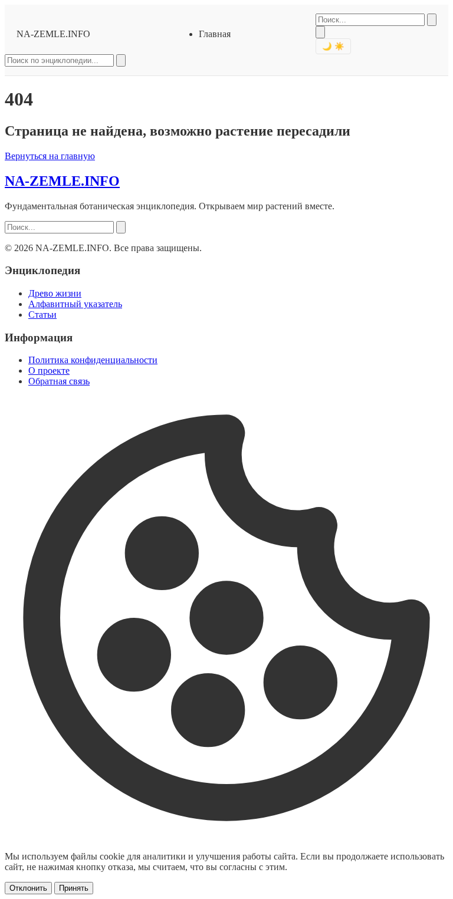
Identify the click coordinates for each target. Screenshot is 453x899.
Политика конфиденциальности (92, 360)
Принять (73, 888)
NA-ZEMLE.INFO (53, 34)
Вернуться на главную (50, 156)
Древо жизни (54, 293)
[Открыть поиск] (320, 32)
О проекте (49, 370)
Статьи (42, 314)
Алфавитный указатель (75, 304)
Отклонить (28, 888)
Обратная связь (59, 381)
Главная (215, 34)
